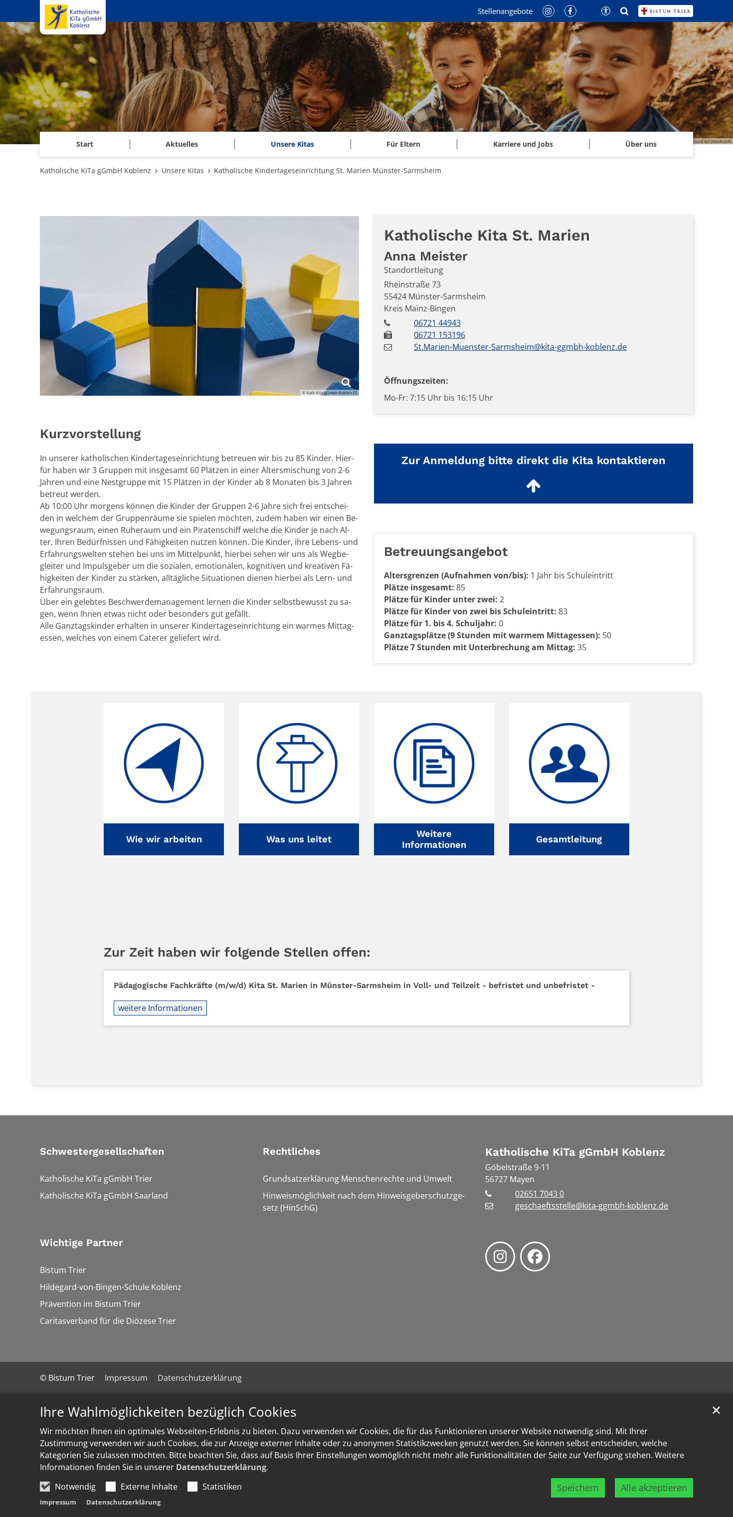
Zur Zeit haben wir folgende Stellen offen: (237, 952)
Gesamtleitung (569, 839)
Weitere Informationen (434, 839)
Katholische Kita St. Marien (487, 235)
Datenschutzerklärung (221, 1467)
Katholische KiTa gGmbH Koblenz (95, 170)
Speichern (578, 1488)
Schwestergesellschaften (102, 1151)
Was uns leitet (299, 839)
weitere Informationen (160, 1008)
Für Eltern (403, 144)
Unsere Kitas (292, 144)
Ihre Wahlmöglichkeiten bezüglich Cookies (168, 1412)
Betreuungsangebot (446, 551)
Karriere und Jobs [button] (523, 144)
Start (84, 144)
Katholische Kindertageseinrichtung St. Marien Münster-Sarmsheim (327, 170)
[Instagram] (500, 1256)
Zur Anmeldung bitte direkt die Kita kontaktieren (533, 460)
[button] (163, 779)
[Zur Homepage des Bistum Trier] (665, 11)
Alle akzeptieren (654, 1488)
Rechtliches (292, 1151)
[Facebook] (535, 1256)
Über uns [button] (641, 144)
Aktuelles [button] (182, 144)
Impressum (58, 1502)
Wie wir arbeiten (164, 839)
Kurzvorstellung (90, 433)
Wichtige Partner (81, 1243)
